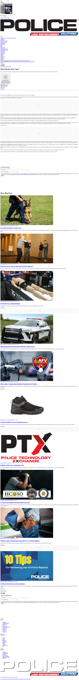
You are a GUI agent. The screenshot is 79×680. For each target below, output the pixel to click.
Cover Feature (4, 0)
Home (1, 66)
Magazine (8, 60)
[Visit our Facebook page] (1, 593)
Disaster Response (3, 42)
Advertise (2, 61)
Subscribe (33, 61)
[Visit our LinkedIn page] (3, 593)
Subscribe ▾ (3, 3)
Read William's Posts (4, 85)
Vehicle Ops (2, 56)
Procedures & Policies (6, 627)
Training (1, 54)
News (8, 0)
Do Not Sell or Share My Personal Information (22, 679)
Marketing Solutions (28, 61)
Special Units (2, 50)
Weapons (2, 58)
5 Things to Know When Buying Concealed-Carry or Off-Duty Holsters (20, 541)
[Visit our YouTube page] (4, 593)
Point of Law (2, 47)
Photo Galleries (25, 60)
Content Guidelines (21, 61)
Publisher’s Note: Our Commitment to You (12, 465)
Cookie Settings (6, 61)
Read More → (2, 233)
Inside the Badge (8, 66)
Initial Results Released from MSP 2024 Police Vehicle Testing (17, 346)
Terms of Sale (12, 679)
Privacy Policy (2, 679)
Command (2, 39)
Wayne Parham (10, 225)
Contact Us (11, 61)
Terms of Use (7, 679)
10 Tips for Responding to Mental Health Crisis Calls (15, 502)
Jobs (29, 60)
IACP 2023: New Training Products (10, 303)
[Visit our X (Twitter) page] (2, 593)
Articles (10, 0)
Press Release (15, 61)
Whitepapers (12, 60)
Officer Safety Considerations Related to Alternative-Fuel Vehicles (18, 384)
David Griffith (10, 301)
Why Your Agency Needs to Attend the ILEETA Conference (16, 266)
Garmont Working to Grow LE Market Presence (13, 422)
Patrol (1, 45)
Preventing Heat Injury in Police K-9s (10, 228)
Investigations (2, 43)
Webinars (15, 0)
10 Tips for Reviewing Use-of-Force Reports (12, 583)
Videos (13, 0)
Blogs (6, 60)
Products (21, 60)
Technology (2, 52)
